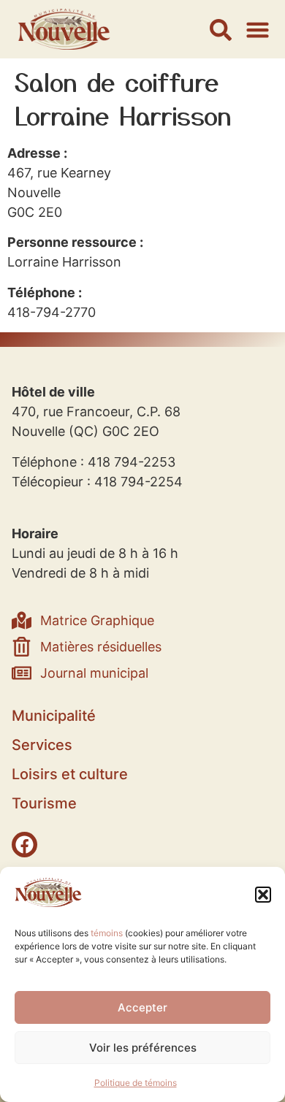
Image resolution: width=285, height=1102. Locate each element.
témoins (107, 932)
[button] (263, 894)
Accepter (142, 1007)
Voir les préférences (143, 1048)
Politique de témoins (135, 1082)
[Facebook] (24, 844)
